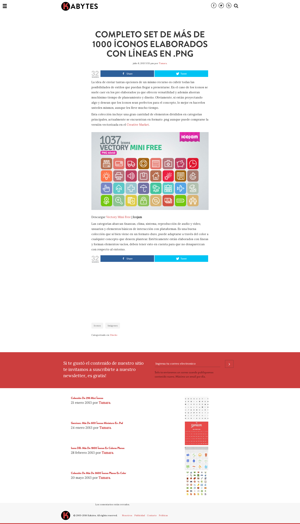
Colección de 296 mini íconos (87, 398)
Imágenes (113, 325)
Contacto (152, 515)
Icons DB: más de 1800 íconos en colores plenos (97, 448)
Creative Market (138, 124)
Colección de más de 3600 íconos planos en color (98, 473)
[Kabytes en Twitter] (221, 6)
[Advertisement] (150, 291)
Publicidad (139, 515)
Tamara (163, 63)
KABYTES (79, 6)
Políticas (163, 515)
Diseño (113, 335)
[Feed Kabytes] (228, 6)
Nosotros (127, 515)
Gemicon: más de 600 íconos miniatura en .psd (97, 423)
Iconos (97, 325)
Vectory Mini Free (118, 217)
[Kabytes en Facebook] (213, 6)
